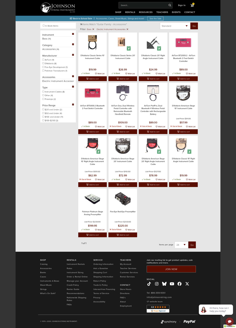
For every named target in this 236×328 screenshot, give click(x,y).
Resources (146, 12)
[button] (182, 5)
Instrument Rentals (76, 264)
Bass (89, 29)
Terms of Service (101, 293)
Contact (189, 12)
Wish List (100, 73)
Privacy (96, 297)
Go (194, 26)
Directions (125, 293)
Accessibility (99, 301)
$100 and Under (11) (53, 116)
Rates (69, 268)
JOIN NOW (171, 269)
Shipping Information (103, 276)
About (123, 301)
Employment (126, 305)
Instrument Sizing (75, 272)
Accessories (46, 268)
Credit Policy (73, 285)
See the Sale (155, 18)
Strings (43, 289)
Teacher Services (128, 268)
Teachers (162, 12)
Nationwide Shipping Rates (76, 299)
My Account (125, 264)
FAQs (69, 304)
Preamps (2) (50, 99)
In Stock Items (51, 26)
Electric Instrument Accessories (111, 29)
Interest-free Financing (104, 289)
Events (176, 12)
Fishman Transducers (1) (55, 70)
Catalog (44, 264)
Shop (118, 12)
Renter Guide (73, 289)
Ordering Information (103, 264)
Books (43, 272)
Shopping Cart (100, 272)
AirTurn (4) (49, 59)
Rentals (130, 12)
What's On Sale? (48, 293)
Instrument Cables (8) (54, 91)
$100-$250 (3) (51, 120)
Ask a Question (100, 268)
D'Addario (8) (50, 63)
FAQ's (123, 297)
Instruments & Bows (49, 280)
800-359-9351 (158, 292)
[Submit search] (170, 5)
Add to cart (94, 78)
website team (156, 301)
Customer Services (129, 272)
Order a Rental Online (77, 276)
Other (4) (48, 95)
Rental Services (127, 276)
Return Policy (99, 280)
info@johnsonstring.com (159, 297)
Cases (43, 276)
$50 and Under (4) (53, 113)
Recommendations (75, 293)
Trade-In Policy (100, 285)
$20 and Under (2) (53, 109)
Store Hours (125, 289)
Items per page (166, 245)
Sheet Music (46, 285)
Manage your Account (77, 280)
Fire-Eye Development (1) (56, 67)
